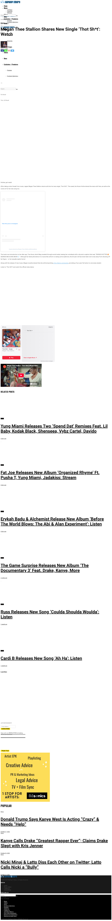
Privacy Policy (7, 887)
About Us (6, 908)
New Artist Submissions (10, 913)
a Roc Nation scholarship (60, 263)
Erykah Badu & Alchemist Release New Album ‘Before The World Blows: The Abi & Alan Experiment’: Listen (52, 521)
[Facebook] (2, 51)
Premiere (9, 20)
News (2, 811)
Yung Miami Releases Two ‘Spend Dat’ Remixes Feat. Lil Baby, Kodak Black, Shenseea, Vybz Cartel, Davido (54, 429)
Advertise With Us (9, 911)
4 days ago (3, 438)
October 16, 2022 (5, 853)
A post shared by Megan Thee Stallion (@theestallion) (23, 249)
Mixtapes (9, 12)
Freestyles (9, 11)
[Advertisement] (56, 279)
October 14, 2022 (5, 874)
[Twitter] (12, 51)
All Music (9, 9)
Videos (6, 903)
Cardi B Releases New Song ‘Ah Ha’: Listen (41, 658)
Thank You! (5, 751)
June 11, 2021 (4, 48)
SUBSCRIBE (6, 729)
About (5, 885)
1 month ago (4, 624)
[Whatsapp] (5, 51)
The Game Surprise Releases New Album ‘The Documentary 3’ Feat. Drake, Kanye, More (45, 568)
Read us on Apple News (10, 916)
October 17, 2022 (5, 831)
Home (5, 6)
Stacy (10, 47)
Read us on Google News (10, 914)
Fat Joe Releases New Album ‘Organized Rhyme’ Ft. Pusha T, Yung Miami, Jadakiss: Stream (50, 475)
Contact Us (7, 888)
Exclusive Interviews (12, 22)
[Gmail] (9, 51)
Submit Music (7, 890)
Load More (4, 672)
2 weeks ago (4, 578)
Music (6, 8)
